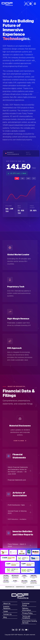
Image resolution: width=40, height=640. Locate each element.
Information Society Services (29, 622)
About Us (6, 603)
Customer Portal (25, 604)
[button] (35, 4)
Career (5, 611)
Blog (5, 617)
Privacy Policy (27, 613)
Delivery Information (26, 609)
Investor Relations (6, 607)
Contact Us (7, 614)
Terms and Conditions (26, 617)
